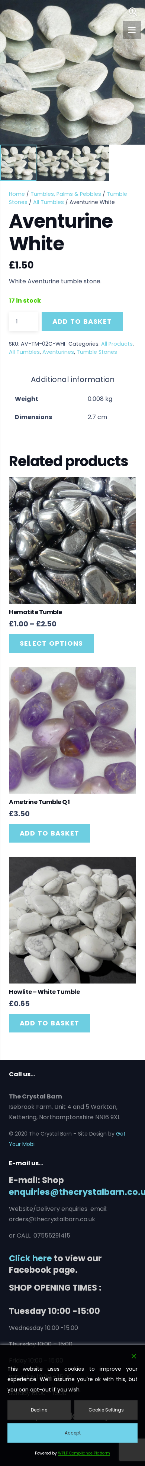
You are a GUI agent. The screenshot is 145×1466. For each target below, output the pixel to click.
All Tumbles (48, 202)
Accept (73, 1433)
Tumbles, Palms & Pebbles (65, 194)
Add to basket (82, 321)
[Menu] (132, 30)
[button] (133, 12)
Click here (30, 1258)
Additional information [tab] (73, 379)
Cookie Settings (106, 1410)
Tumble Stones (97, 352)
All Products (117, 343)
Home (17, 194)
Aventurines (58, 352)
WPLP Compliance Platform (84, 1453)
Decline (39, 1410)
